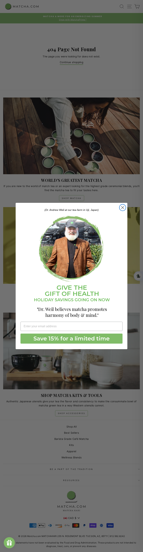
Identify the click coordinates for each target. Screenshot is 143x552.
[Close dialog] (122, 207)
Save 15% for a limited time (72, 338)
